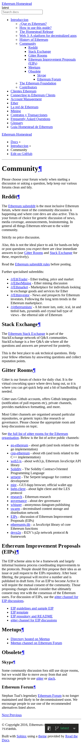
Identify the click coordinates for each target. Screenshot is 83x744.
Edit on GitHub (21, 154)
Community (27, 43)
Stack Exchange (39, 51)
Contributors (28, 87)
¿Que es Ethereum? (33, 24)
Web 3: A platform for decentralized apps (48, 35)
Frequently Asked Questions (30, 119)
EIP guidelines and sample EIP (32, 608)
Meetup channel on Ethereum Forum (36, 643)
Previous (16, 715)
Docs (14, 142)
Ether (14, 103)
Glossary (17, 123)
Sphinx (22, 736)
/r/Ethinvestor (20, 295)
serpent (16, 477)
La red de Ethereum (24, 107)
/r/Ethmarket (19, 287)
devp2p (16, 532)
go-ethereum (19, 445)
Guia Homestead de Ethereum (32, 127)
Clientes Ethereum (23, 91)
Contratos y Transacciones (29, 115)
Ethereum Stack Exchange (26, 334)
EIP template (19, 612)
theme (42, 736)
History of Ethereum (33, 39)
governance (19, 501)
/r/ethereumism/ (21, 307)
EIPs (14, 516)
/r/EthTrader (19, 279)
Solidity (16, 469)
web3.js (16, 461)
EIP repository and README (32, 616)
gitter (39, 678)
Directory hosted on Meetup (30, 639)
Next (6, 715)
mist (13, 485)
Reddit (33, 47)
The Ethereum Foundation (37, 83)
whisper (16, 505)
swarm (15, 509)
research (16, 497)
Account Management (26, 99)
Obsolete (34, 71)
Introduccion (19, 20)
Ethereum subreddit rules (32, 264)
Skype (41, 75)
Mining (16, 111)
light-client (18, 489)
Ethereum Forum (49, 79)
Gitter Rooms (37, 55)
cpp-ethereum (20, 453)
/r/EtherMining (21, 283)
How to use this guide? (35, 28)
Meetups (34, 67)
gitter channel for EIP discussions (34, 620)
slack (51, 678)
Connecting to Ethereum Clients (33, 95)
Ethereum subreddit (21, 206)
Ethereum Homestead (17, 4)
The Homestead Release (36, 32)
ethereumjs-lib (20, 524)
